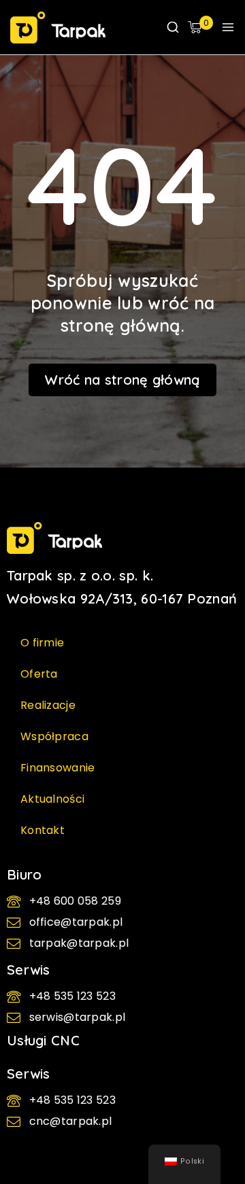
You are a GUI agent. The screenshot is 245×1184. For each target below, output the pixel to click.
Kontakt (42, 830)
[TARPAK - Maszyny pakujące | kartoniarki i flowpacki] (57, 27)
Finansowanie (57, 768)
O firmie (42, 642)
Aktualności (52, 799)
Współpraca (54, 736)
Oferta (39, 674)
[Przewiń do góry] (214, 1119)
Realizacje (48, 705)
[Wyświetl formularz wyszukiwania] (173, 27)
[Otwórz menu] (228, 27)
